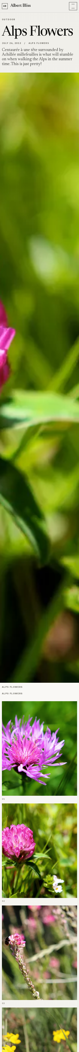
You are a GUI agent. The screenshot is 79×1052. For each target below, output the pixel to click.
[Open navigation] (73, 6)
